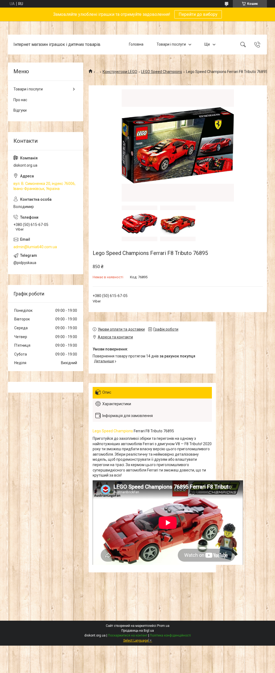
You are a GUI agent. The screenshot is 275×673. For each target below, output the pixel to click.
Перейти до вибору (198, 14)
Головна (136, 44)
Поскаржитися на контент (127, 635)
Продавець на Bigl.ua (137, 630)
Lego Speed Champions (113, 431)
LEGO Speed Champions (161, 72)
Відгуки (20, 110)
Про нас (20, 100)
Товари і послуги (171, 44)
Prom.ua (163, 626)
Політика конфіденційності (170, 635)
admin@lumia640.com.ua (35, 247)
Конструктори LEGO (120, 72)
